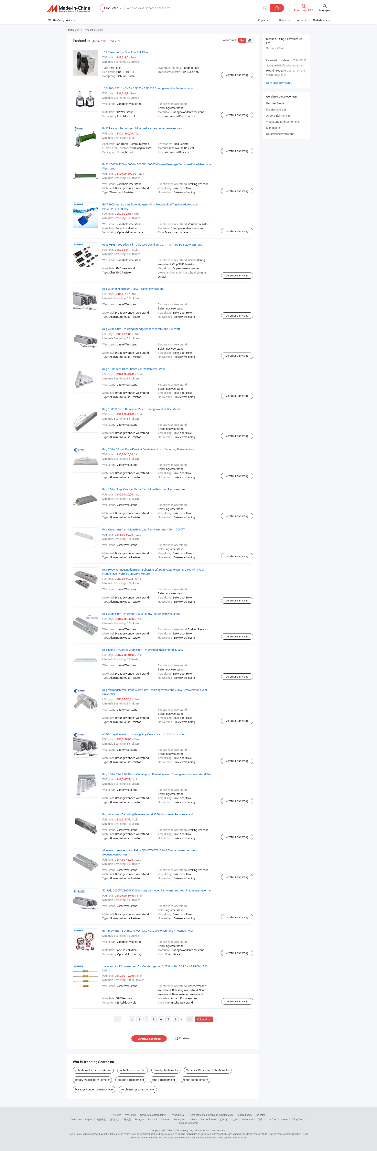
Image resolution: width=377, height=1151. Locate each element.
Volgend (204, 1019)
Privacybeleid (177, 1114)
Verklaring (130, 1114)
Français (139, 1119)
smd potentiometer (163, 1080)
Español (152, 1119)
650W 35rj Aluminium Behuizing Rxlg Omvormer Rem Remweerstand (143, 734)
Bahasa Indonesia (188, 1122)
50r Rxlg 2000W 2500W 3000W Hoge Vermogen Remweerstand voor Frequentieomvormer (156, 890)
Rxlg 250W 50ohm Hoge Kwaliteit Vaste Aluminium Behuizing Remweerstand (149, 449)
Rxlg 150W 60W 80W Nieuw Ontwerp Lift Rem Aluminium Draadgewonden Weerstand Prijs (157, 774)
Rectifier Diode (275, 103)
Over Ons (116, 1114)
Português (179, 1119)
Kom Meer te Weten (280, 83)
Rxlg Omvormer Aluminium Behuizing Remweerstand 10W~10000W (143, 529)
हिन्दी (260, 1119)
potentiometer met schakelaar (93, 1070)
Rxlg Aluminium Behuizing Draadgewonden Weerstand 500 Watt (141, 329)
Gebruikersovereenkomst (153, 1114)
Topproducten (244, 1114)
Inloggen (324, 10)
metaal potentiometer (132, 1070)
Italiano (193, 1119)
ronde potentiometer (195, 1080)
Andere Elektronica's (278, 115)
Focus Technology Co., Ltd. (183, 1130)
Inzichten (260, 1114)
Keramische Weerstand (280, 134)
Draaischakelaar (276, 109)
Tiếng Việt (297, 1119)
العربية (234, 1119)
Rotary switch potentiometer (92, 1080)
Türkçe (284, 1119)
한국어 (223, 1119)
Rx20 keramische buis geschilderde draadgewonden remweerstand (143, 128)
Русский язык (208, 1119)
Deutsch (165, 1119)
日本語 (127, 1119)
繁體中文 (115, 1119)
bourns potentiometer (131, 1080)
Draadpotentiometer (166, 1070)
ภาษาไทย (271, 1119)
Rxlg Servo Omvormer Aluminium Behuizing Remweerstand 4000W (142, 650)
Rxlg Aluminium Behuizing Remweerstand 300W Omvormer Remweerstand (147, 814)
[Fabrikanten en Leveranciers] (68, 8)
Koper (261, 20)
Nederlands (248, 1119)
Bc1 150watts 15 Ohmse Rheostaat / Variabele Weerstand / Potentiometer (147, 930)
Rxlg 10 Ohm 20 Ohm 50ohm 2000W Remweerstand (134, 369)
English (88, 1119)
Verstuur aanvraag (237, 75)
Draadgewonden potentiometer (94, 1089)
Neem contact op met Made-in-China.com (211, 1114)
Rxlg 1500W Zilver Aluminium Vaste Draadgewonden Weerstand (141, 409)
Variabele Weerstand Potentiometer (207, 1070)
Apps (300, 20)
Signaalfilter (273, 128)
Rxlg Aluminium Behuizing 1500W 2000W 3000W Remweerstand (141, 614)
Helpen (283, 20)
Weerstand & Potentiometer (283, 121)
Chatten (184, 1038)
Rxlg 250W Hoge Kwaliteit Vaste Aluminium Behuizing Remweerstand (144, 489)
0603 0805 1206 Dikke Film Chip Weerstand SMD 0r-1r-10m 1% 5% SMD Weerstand (152, 244)
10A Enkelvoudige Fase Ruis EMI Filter (125, 52)
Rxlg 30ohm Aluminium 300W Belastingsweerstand (133, 289)
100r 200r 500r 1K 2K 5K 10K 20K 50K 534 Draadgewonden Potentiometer (147, 88)
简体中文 (101, 1119)
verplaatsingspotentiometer (138, 1089)
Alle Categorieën (62, 20)
